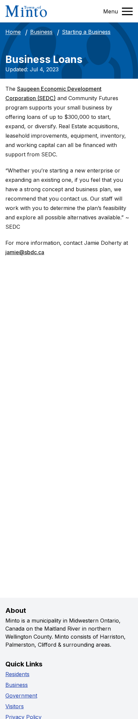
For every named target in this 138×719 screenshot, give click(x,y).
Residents (17, 674)
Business (41, 32)
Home (13, 32)
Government (21, 695)
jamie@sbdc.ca (24, 252)
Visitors (14, 706)
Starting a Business (86, 31)
